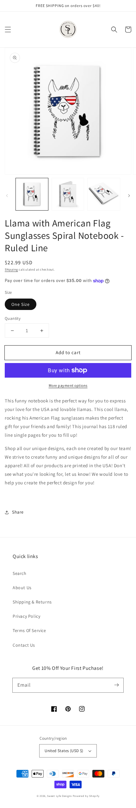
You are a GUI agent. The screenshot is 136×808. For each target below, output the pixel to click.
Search (20, 573)
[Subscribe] (116, 685)
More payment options (68, 385)
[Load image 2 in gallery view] (68, 194)
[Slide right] (129, 196)
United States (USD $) (64, 750)
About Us (22, 587)
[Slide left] (7, 196)
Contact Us (24, 645)
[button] (8, 30)
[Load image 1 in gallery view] (31, 194)
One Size (20, 304)
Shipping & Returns (32, 602)
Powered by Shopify (86, 796)
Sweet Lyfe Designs (59, 796)
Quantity (13, 318)
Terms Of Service (29, 630)
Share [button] (18, 512)
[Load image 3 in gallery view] (103, 194)
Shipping (11, 269)
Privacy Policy (26, 616)
